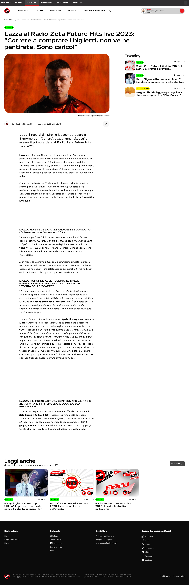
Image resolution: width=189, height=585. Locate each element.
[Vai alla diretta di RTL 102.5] (182, 11)
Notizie (22, 11)
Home (6, 20)
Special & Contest (94, 11)
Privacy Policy (179, 576)
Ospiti (39, 11)
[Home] (7, 10)
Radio (70, 11)
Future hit (55, 11)
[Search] (110, 11)
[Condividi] (106, 124)
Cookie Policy (165, 576)
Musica (9, 27)
